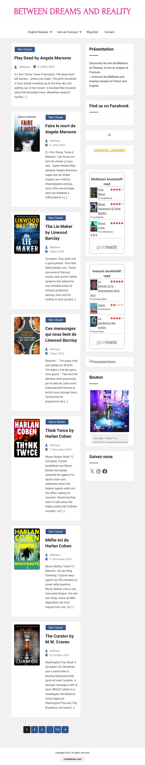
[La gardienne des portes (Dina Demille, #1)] (93, 326)
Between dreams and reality (72, 11)
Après (101, 305)
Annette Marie (98, 217)
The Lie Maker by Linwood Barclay (58, 232)
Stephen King (105, 309)
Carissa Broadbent (100, 299)
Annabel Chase (106, 198)
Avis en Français (67, 32)
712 (57, 729)
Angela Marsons (106, 231)
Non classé (25, 49)
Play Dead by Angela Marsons (42, 58)
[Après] (93, 313)
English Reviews (38, 32)
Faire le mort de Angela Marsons (60, 128)
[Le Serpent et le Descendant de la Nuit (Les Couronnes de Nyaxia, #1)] (93, 289)
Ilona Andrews (98, 331)
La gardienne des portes (106, 323)
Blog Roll (92, 32)
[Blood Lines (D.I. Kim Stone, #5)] (93, 230)
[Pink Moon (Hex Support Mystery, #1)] (93, 197)
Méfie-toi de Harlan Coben (58, 543)
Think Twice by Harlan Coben (59, 433)
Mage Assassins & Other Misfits (109, 209)
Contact (109, 32)
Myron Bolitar (57, 422)
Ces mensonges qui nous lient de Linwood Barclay (61, 334)
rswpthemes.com (73, 759)
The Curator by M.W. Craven (59, 639)
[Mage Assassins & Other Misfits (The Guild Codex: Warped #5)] (93, 211)
